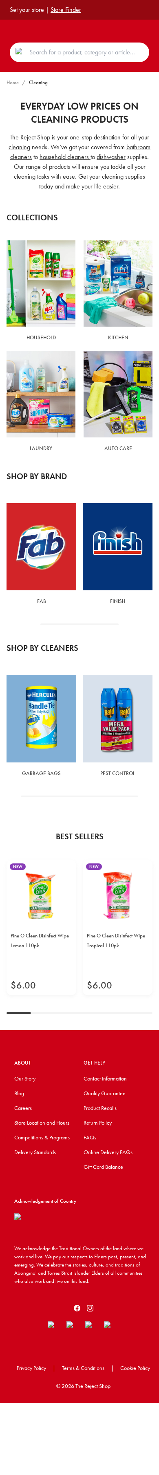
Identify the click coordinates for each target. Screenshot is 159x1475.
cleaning (19, 147)
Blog (19, 1093)
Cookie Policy (135, 1368)
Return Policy (98, 1122)
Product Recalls (100, 1108)
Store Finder (66, 9)
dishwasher (111, 156)
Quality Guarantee (105, 1093)
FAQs (90, 1137)
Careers (23, 1108)
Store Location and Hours (41, 1122)
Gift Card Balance (103, 1166)
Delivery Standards (35, 1152)
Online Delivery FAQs (108, 1152)
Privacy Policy (31, 1368)
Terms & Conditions (83, 1368)
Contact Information (105, 1078)
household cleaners (65, 156)
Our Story (24, 1078)
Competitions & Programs (42, 1137)
